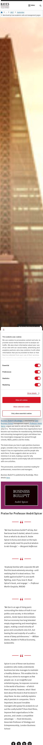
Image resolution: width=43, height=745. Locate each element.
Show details (32, 393)
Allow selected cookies (21, 407)
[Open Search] (40, 5)
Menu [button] (33, 5)
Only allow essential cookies (21, 413)
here (8, 477)
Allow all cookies (22, 400)
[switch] (38, 371)
